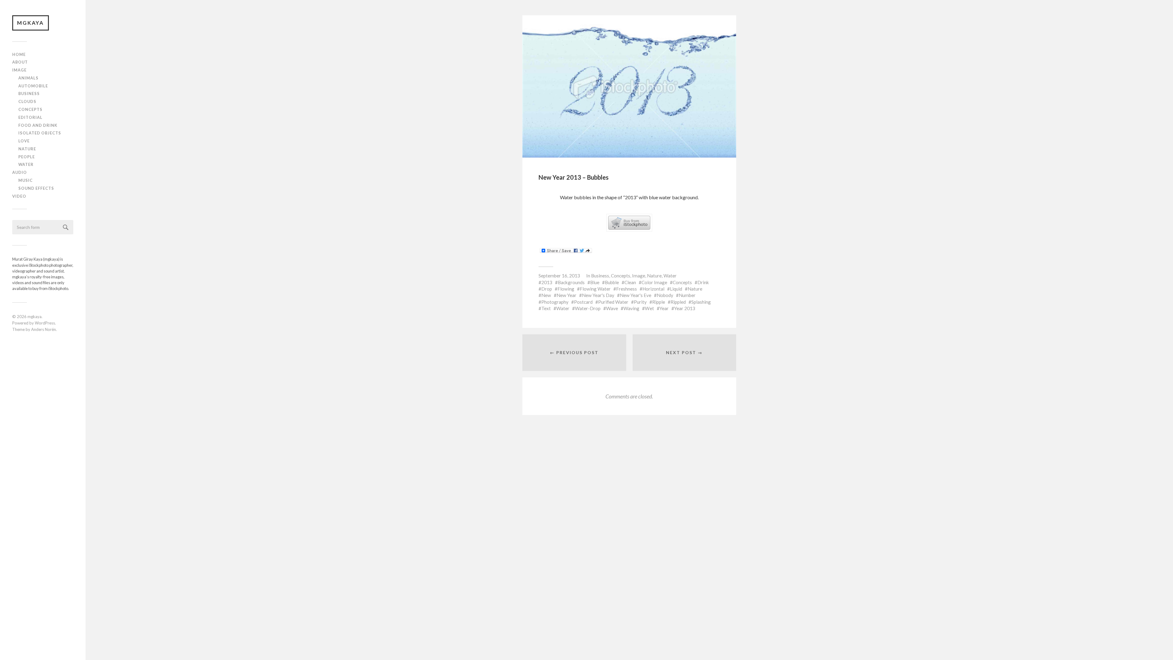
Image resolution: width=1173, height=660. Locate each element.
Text (546, 308)
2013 (546, 282)
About (20, 62)
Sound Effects (36, 188)
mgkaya (30, 23)
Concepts (30, 109)
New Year (566, 295)
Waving (631, 308)
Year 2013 (684, 308)
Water (26, 164)
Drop (546, 289)
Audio (19, 172)
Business (29, 93)
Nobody (665, 295)
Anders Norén (43, 329)
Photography (554, 302)
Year (664, 308)
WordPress (45, 323)
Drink (703, 282)
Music (25, 180)
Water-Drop (588, 308)
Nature (27, 148)
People (26, 156)
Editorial (30, 117)
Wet (649, 308)
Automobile (33, 85)
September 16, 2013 (559, 275)
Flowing (565, 289)
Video (19, 196)
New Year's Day (598, 295)
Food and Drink (37, 125)
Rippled (678, 302)
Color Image (654, 282)
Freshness (626, 289)
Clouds (27, 101)
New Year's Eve (635, 295)
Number (687, 295)
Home (19, 54)
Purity (640, 302)
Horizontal (653, 289)
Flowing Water (595, 289)
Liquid (676, 289)
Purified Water (613, 302)
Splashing (701, 302)
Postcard (583, 302)
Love (24, 140)
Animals (28, 77)
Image (19, 70)
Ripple (658, 302)
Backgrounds (571, 282)
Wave (612, 308)
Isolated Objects (39, 132)
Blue (594, 282)
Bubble (612, 282)
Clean (630, 282)
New (546, 295)
